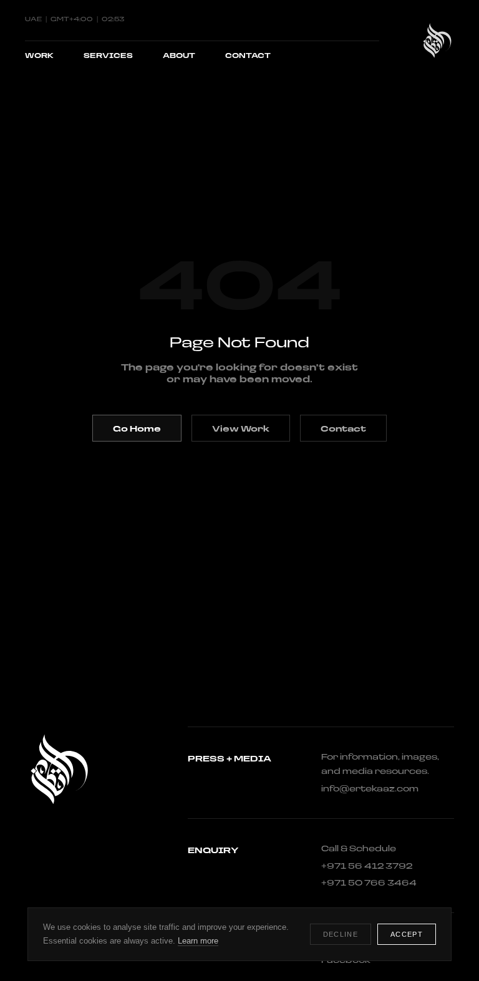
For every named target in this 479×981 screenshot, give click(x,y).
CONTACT (248, 55)
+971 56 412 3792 (366, 866)
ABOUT (179, 55)
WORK (39, 55)
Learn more (198, 940)
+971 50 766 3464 (369, 882)
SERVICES (108, 55)
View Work (240, 428)
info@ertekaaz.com (370, 788)
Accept (406, 934)
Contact (343, 428)
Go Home (137, 428)
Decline (340, 934)
